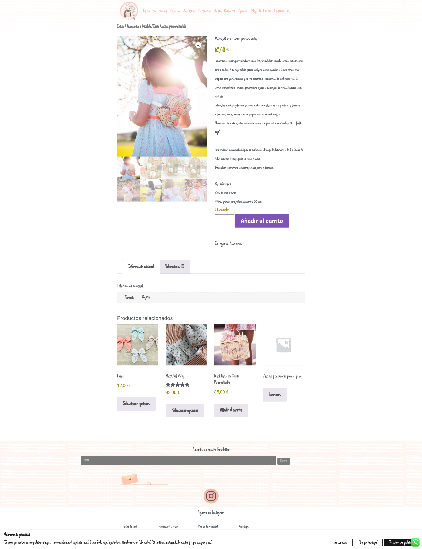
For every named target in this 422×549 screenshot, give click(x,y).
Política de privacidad (208, 527)
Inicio (146, 11)
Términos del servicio (168, 527)
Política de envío (129, 527)
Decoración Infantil (209, 11)
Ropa (173, 11)
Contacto (279, 11)
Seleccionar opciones (136, 404)
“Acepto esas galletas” (401, 542)
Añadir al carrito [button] (231, 410)
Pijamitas (243, 11)
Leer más (275, 395)
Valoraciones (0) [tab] (174, 267)
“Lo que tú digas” (368, 542)
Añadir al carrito (262, 220)
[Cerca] (419, 533)
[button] (288, 11)
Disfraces (229, 11)
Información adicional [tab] (141, 267)
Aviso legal (244, 527)
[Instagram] (211, 496)
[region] (211, 539)
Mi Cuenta (265, 11)
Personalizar (341, 542)
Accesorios (189, 11)
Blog (253, 11)
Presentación (159, 11)
